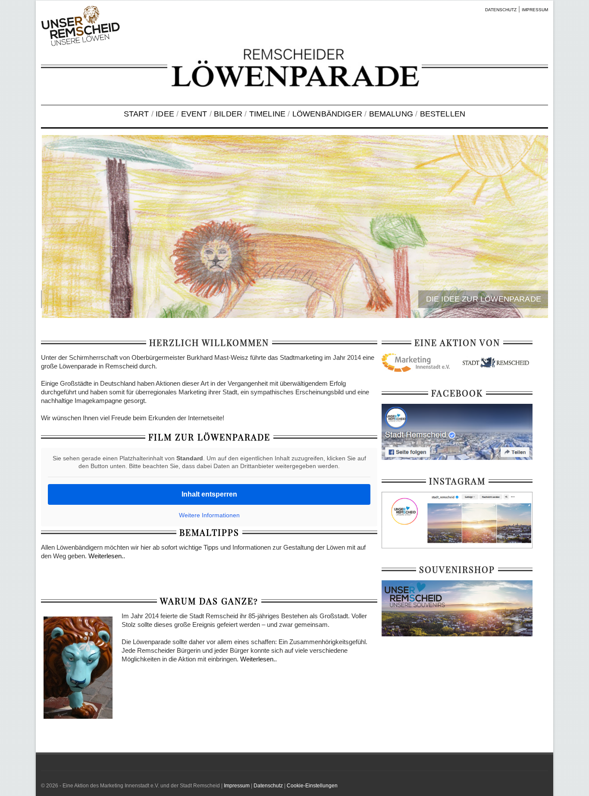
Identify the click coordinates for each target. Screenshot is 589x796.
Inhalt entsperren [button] (209, 494)
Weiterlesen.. (106, 556)
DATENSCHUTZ (501, 9)
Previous (58, 227)
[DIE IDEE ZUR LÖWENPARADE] (294, 226)
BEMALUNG (391, 114)
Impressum (237, 786)
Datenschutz (268, 786)
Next (530, 227)
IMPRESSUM (535, 9)
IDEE (165, 114)
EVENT (194, 114)
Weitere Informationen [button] (209, 515)
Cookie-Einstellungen (312, 786)
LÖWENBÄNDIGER (327, 114)
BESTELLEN (443, 114)
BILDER (228, 114)
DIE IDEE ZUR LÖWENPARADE (482, 299)
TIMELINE (267, 114)
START (136, 114)
